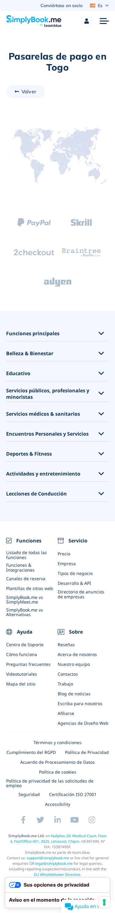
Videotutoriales (21, 674)
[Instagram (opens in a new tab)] (92, 819)
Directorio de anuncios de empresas (81, 594)
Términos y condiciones (57, 742)
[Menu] (104, 21)
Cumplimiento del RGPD (31, 752)
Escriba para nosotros (80, 703)
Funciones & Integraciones (20, 567)
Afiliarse (66, 713)
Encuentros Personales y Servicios (47, 434)
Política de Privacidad (87, 752)
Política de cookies (57, 772)
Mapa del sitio (20, 684)
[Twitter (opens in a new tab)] (40, 819)
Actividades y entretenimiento (43, 474)
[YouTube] (74, 819)
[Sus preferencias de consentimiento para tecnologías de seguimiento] (104, 902)
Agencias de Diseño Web (83, 723)
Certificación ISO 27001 (73, 794)
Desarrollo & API (74, 583)
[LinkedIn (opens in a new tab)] (57, 819)
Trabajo (65, 684)
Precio (64, 554)
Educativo (18, 373)
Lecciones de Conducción (36, 494)
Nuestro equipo (74, 664)
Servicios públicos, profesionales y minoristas (47, 393)
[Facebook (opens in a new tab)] (23, 819)
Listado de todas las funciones (26, 555)
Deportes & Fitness (29, 454)
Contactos (68, 674)
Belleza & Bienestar (29, 353)
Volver (28, 91)
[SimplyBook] (33, 21)
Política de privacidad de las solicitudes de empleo (50, 783)
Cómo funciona (21, 654)
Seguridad (29, 794)
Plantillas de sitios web (29, 588)
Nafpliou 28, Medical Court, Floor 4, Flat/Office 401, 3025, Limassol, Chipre (58, 838)
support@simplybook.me (48, 858)
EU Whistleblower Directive (57, 874)
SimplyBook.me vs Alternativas (24, 612)
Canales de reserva (25, 578)
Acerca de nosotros (77, 654)
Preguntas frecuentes (28, 664)
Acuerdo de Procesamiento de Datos (57, 762)
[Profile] (86, 21)
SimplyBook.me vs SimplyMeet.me (24, 599)
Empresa (67, 563)
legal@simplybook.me (54, 863)
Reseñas (66, 644)
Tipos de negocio (75, 573)
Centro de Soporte (25, 644)
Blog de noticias (74, 694)
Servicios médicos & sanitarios (43, 414)
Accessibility (57, 804)
